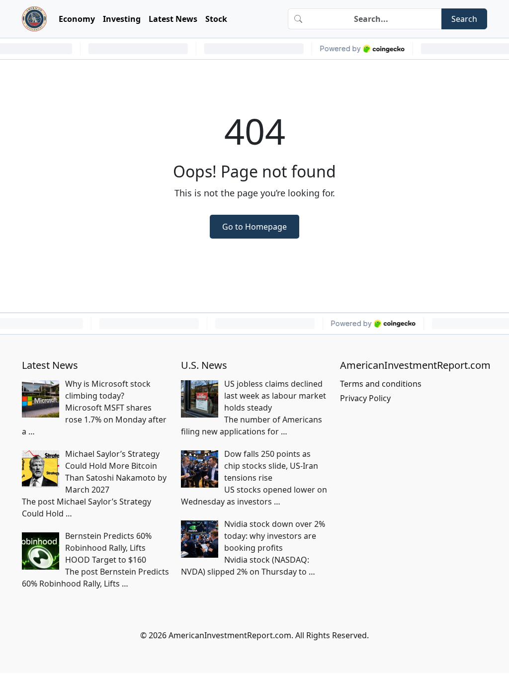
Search (464, 18)
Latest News (173, 18)
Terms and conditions (381, 383)
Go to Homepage (254, 226)
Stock (216, 18)
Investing (122, 18)
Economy (77, 18)
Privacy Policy (365, 398)
